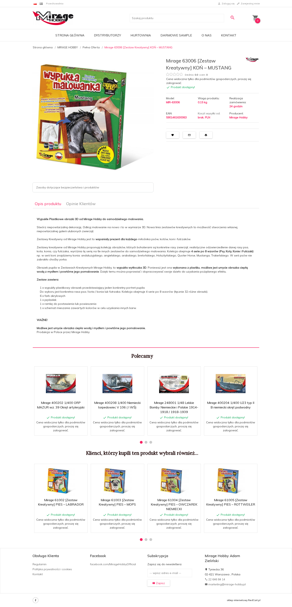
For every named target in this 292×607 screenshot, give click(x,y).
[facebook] (36, 600)
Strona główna (69, 35)
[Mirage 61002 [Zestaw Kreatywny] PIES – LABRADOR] (61, 481)
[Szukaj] (232, 17)
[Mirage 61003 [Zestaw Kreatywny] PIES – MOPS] (117, 481)
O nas (207, 35)
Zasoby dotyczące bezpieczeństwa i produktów (67, 187)
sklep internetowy (237, 600)
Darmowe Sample (176, 35)
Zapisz (160, 583)
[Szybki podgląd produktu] (72, 372)
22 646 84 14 (216, 579)
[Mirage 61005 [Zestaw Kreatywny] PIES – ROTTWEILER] (230, 481)
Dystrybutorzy (107, 35)
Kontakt (228, 35)
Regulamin (39, 564)
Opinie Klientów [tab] (81, 203)
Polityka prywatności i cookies (52, 569)
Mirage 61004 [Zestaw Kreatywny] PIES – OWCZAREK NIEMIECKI (174, 504)
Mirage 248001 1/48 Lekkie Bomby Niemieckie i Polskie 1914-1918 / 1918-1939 (174, 407)
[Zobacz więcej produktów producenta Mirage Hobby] (252, 59)
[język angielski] (41, 3)
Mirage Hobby (238, 117)
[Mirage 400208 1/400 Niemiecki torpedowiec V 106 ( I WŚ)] (117, 383)
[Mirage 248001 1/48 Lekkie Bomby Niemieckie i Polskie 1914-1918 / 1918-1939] (174, 383)
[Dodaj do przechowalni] (81, 372)
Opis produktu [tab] (48, 203)
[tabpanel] (146, 278)
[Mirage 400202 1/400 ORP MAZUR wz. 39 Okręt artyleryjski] (61, 383)
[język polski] (35, 3)
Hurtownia (141, 35)
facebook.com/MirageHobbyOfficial (113, 564)
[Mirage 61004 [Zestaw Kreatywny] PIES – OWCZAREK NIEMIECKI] (174, 481)
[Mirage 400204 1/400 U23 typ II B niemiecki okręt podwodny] (230, 383)
